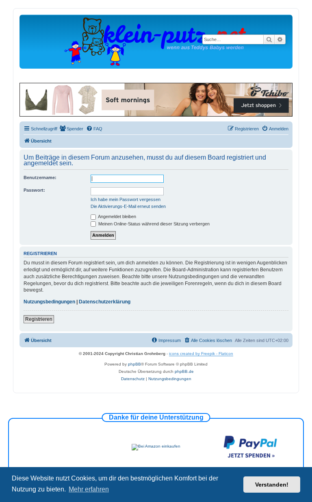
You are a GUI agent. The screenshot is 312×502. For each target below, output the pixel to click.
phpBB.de (184, 371)
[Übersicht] (156, 41)
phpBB (134, 364)
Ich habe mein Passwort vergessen (125, 199)
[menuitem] (71, 129)
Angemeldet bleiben (116, 216)
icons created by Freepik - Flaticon (201, 353)
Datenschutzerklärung (104, 302)
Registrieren (38, 319)
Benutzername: (40, 177)
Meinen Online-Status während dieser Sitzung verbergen (153, 223)
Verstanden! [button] (271, 484)
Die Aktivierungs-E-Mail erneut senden (128, 206)
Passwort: (34, 190)
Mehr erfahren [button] (89, 489)
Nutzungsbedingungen (49, 302)
